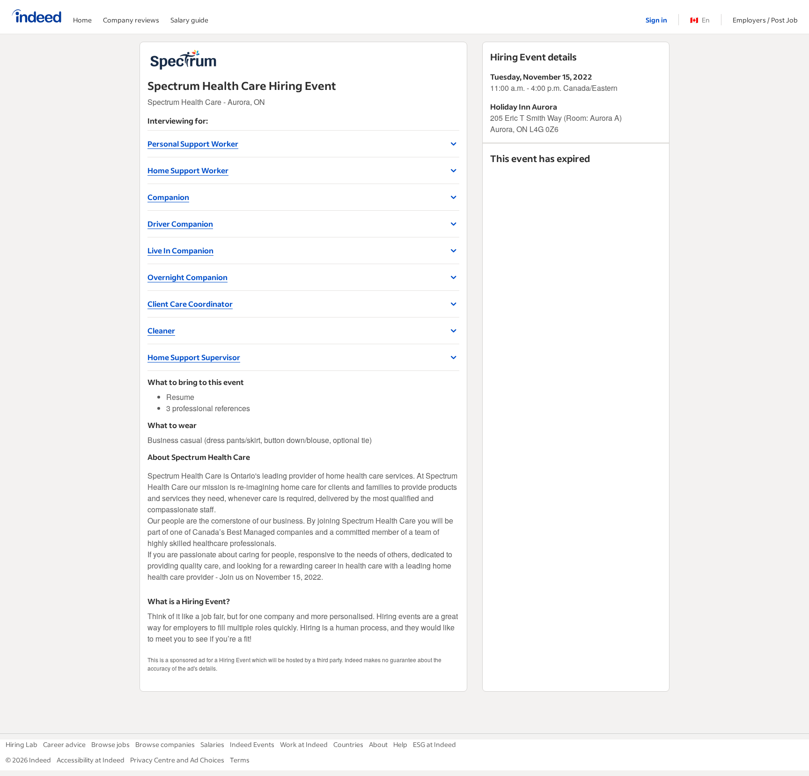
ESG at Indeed (434, 744)
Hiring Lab (21, 744)
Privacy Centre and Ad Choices (177, 759)
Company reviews (131, 19)
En (700, 19)
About (378, 744)
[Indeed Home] (36, 17)
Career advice (64, 744)
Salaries (212, 744)
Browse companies (165, 744)
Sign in (656, 19)
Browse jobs (110, 744)
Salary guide (189, 19)
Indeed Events (252, 744)
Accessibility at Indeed (91, 759)
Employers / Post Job (765, 19)
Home (82, 19)
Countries (348, 744)
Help (400, 744)
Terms (240, 759)
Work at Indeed (304, 744)
